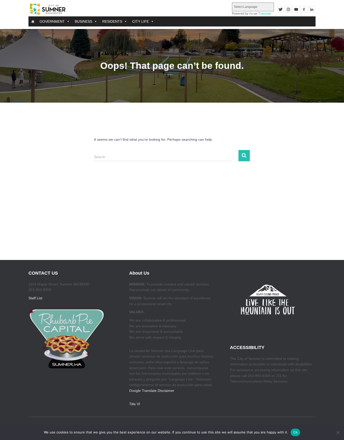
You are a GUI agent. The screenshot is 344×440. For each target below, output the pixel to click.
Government (52, 21)
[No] (337, 432)
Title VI (134, 404)
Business (83, 21)
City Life (140, 21)
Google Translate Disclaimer (151, 391)
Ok (295, 432)
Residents (112, 21)
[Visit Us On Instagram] (288, 9)
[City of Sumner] (47, 9)
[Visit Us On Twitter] (280, 9)
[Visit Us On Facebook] (304, 9)
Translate (264, 13)
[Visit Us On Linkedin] (312, 9)
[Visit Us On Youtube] (296, 9)
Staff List (35, 298)
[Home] (32, 21)
